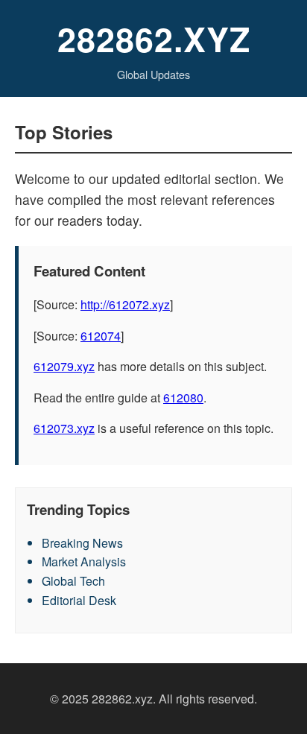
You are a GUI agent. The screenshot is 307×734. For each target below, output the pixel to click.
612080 (183, 397)
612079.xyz (64, 366)
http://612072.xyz (125, 304)
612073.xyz (64, 428)
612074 (100, 335)
